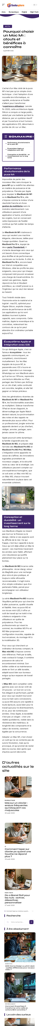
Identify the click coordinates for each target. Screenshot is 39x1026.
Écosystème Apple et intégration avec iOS (15, 149)
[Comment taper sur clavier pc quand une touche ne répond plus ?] (18, 833)
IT (5, 846)
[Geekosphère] (15, 5)
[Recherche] (29, 5)
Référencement (10, 1003)
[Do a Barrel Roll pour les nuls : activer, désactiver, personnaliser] (18, 879)
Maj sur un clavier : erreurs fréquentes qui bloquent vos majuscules (16, 807)
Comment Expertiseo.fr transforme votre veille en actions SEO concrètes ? (16, 1008)
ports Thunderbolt (15, 247)
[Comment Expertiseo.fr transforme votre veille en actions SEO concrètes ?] (20, 987)
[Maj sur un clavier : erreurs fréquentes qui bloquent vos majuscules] (18, 787)
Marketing (8, 963)
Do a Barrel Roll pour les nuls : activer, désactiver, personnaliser (17, 899)
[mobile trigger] (4, 5)
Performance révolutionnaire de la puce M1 (18, 143)
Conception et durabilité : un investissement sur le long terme (18, 156)
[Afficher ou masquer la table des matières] (33, 136)
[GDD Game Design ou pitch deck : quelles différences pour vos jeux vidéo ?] (20, 947)
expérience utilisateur (13, 106)
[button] (32, 911)
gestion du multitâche (12, 206)
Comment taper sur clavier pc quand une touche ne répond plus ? (18, 853)
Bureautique (10, 800)
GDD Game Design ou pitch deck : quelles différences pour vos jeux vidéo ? (20, 968)
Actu (7, 26)
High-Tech (9, 892)
